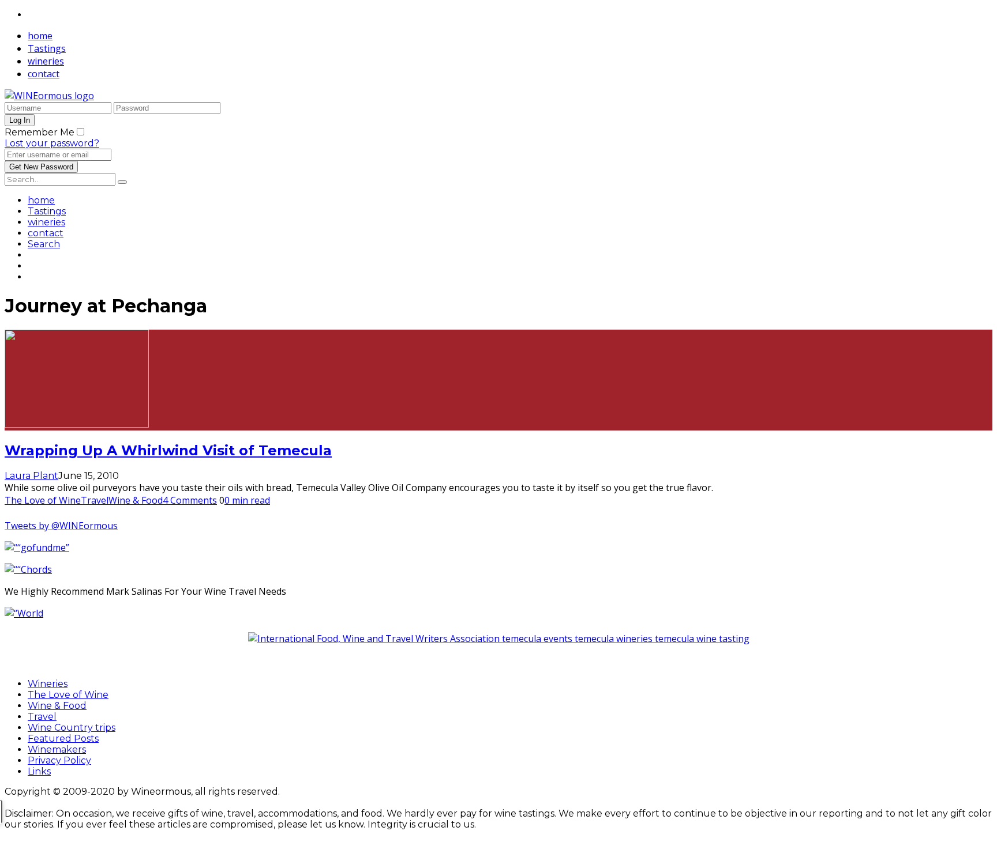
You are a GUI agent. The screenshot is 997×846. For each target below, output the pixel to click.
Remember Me (39, 132)
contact (43, 73)
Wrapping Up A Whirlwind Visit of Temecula (168, 450)
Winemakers (57, 749)
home (40, 35)
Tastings (47, 48)
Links (39, 771)
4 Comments (190, 500)
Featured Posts (63, 738)
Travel (94, 500)
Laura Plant (31, 475)
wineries (46, 61)
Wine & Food (135, 500)
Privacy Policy (59, 760)
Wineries (48, 683)
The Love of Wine (43, 500)
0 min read (247, 500)
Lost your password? (52, 143)
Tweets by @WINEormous (61, 525)
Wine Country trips (71, 727)
